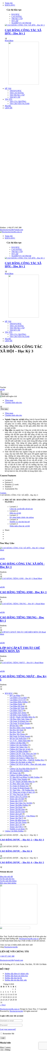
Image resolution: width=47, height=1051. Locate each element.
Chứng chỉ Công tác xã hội (20, 749)
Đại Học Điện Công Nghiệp (20, 728)
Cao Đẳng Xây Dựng (18, 713)
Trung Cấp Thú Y (16, 818)
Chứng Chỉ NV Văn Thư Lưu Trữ (23, 754)
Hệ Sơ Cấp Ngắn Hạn (18, 738)
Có (2, 1050)
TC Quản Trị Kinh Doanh (20, 788)
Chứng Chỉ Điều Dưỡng (19, 751)
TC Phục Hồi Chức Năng (19, 784)
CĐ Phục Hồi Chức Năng (20, 719)
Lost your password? (8, 1029)
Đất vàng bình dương (8, 883)
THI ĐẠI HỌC (16, 91)
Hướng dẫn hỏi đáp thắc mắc (16, 980)
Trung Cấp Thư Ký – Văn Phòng (22, 816)
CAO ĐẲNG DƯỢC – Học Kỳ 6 (16, 851)
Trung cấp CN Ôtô (17, 799)
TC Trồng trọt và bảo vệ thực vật (22, 792)
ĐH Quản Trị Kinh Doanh (20, 736)
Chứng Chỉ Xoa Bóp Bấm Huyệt (22, 769)
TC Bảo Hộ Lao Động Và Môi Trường (25, 777)
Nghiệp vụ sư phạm (17, 829)
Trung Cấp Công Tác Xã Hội (21, 803)
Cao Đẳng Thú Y (16, 711)
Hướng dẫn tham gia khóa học (16, 976)
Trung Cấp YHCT (17, 827)
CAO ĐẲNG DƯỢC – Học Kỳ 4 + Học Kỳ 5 (22, 862)
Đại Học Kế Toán (16, 730)
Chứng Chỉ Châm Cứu (18, 747)
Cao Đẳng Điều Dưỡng (19, 702)
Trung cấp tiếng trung (18, 820)
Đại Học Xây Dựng (17, 734)
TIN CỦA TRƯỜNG (18, 101)
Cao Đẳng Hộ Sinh (17, 706)
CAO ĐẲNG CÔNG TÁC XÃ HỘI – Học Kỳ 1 (23, 32)
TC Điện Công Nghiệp (18, 779)
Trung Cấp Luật (16, 814)
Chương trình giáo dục (13, 402)
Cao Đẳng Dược (16, 704)
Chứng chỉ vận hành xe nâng (21, 762)
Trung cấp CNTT (16, 801)
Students (3, 572)
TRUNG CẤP (17, 19)
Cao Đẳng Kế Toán (17, 708)
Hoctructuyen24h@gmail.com (11, 230)
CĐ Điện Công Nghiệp (18, 715)
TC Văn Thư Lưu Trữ (18, 794)
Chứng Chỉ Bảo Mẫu (18, 743)
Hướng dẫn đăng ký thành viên (17, 974)
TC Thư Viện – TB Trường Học (22, 790)
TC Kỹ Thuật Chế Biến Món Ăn (22, 782)
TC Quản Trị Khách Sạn (19, 786)
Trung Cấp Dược (16, 807)
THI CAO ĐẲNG (17, 93)
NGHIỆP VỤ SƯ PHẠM (21, 23)
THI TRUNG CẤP (17, 95)
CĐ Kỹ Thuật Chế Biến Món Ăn (22, 717)
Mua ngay (4, 394)
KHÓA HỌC (10, 5)
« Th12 (3, 1005)
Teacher (3, 387)
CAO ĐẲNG (16, 16)
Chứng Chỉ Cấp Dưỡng (19, 745)
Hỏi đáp (8, 106)
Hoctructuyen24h (10, 947)
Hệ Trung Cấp (15, 773)
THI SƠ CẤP (15, 97)
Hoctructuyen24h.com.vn (29, 939)
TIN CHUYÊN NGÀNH (19, 104)
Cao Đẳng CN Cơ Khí (18, 698)
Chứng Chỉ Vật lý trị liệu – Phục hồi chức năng (28, 764)
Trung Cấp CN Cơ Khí (18, 797)
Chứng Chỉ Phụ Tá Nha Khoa (21, 756)
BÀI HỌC (9, 693)
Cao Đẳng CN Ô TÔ (18, 700)
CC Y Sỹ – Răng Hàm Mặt (20, 741)
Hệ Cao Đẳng (15, 695)
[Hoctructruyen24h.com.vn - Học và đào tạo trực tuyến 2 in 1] (11, 232)
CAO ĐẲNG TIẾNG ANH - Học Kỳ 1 (23, 592)
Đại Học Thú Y (15, 732)
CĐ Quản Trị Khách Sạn (19, 721)
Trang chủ (9, 3)
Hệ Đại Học (14, 726)
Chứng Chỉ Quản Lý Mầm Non (22, 758)
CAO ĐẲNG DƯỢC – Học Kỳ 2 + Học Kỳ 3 (22, 839)
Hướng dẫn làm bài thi (13, 978)
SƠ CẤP (14, 21)
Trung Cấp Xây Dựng (18, 822)
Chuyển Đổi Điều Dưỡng (19, 771)
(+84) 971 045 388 (7, 956)
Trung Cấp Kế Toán (17, 812)
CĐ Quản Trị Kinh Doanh (20, 723)
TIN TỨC (9, 99)
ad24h (2, 559)
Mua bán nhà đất (6, 877)
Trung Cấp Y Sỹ (16, 825)
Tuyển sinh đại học (7, 879)
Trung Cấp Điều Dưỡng (19, 805)
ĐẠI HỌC (15, 14)
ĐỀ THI (8, 88)
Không (7, 1050)
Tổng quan (9, 400)
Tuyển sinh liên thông (8, 881)
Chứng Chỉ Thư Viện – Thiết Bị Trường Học (27, 760)
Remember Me (8, 1034)
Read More (9, 41)
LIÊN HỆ (8, 108)
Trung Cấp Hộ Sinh (17, 809)
